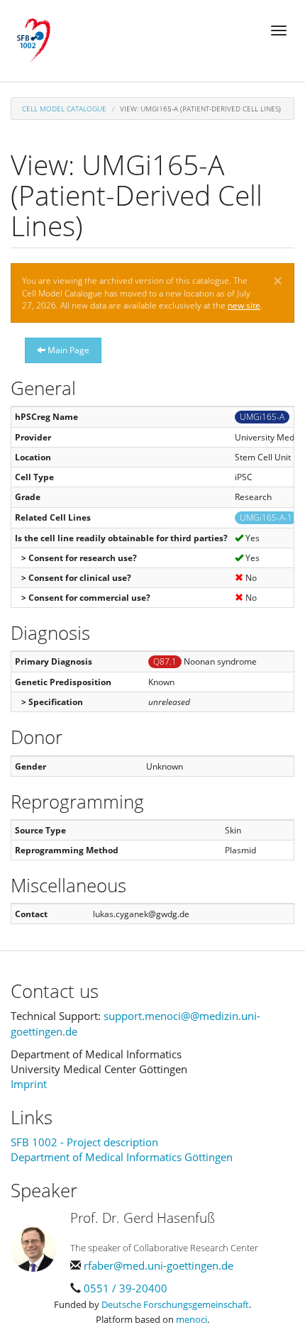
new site (244, 305)
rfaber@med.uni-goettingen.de (158, 1265)
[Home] (33, 40)
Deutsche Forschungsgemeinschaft (175, 1304)
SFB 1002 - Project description (84, 1142)
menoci (191, 1319)
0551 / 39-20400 (125, 1288)
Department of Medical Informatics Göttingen (122, 1157)
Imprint (29, 1084)
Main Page (67, 350)
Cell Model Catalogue (64, 108)
